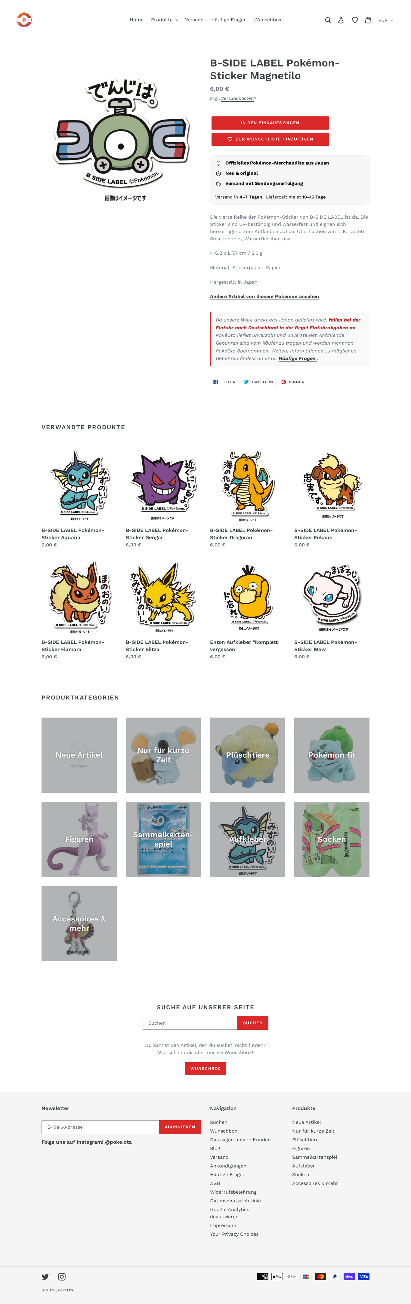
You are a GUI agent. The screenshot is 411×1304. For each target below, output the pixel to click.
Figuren (301, 1148)
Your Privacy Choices (234, 1234)
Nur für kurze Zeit (313, 1131)
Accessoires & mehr (315, 1183)
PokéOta (66, 1290)
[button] (355, 19)
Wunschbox (205, 1068)
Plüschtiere (305, 1140)
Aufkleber (303, 1166)
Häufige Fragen (298, 358)
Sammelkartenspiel (314, 1157)
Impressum (223, 1225)
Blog (215, 1148)
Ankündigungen (228, 1166)
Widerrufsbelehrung (233, 1192)
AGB (215, 1183)
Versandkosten (237, 98)
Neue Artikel (306, 1122)
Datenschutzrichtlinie (235, 1201)
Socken (300, 1174)
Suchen (253, 1022)
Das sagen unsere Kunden (240, 1140)
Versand (219, 1157)
